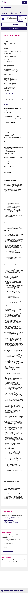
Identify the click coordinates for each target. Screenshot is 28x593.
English (2, 590)
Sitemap (5, 590)
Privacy (8, 590)
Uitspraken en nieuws (7, 7)
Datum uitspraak (6, 41)
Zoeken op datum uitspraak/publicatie (11, 517)
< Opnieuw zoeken (14, 24)
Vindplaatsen (6, 90)
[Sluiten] (25, 18)
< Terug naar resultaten (14, 28)
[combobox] (14, 99)
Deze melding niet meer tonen (20, 18)
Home (2, 7)
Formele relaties (5, 50)
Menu (24, 2)
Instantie (5, 38)
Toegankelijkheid (16, 590)
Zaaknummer (6, 46)
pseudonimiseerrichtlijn (9, 19)
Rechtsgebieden (7, 53)
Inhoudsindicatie (7, 59)
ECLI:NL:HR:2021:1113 (19, 50)
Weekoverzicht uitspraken (8, 563)
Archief (6, 591)
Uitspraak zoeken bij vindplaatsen (11, 523)
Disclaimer (9, 591)
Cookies (11, 590)
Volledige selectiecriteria (8, 551)
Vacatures (2, 591)
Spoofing (21, 590)
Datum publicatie (6, 44)
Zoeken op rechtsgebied (9, 521)
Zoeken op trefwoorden (8, 518)
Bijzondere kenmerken (6, 57)
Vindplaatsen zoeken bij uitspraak (11, 522)
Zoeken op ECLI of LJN (8, 520)
